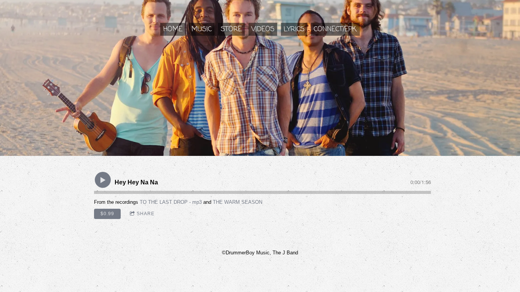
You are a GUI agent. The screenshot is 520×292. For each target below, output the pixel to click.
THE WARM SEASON (237, 202)
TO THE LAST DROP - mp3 (171, 202)
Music (201, 29)
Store (231, 29)
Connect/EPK (335, 29)
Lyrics (294, 29)
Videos (262, 29)
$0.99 (107, 213)
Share (146, 213)
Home (172, 29)
